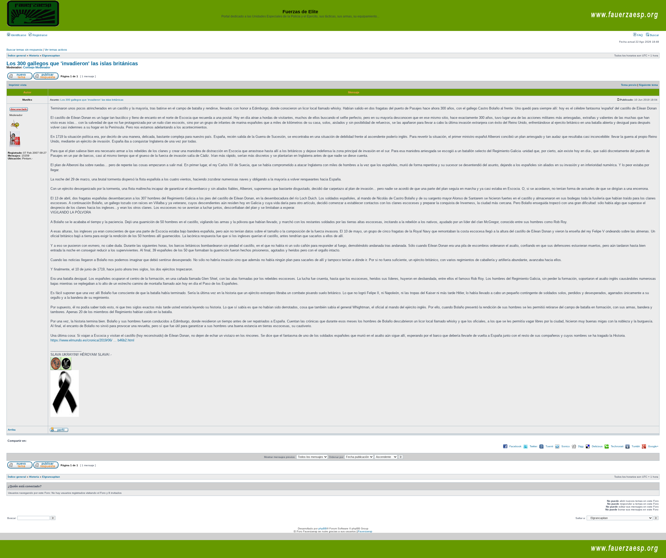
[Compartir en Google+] (643, 448)
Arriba (12, 429)
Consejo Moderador (36, 67)
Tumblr (636, 446)
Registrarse (39, 35)
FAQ (639, 35)
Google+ (653, 446)
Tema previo (629, 84)
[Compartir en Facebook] (505, 448)
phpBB (322, 528)
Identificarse (18, 35)
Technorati (617, 446)
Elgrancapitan (51, 55)
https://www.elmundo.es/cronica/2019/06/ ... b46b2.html (92, 340)
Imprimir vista (18, 84)
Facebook (515, 446)
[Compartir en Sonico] (557, 448)
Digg (581, 446)
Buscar (654, 35)
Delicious (597, 446)
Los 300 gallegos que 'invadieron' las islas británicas (72, 63)
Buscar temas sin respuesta (24, 49)
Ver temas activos (55, 49)
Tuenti (549, 446)
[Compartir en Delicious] (587, 448)
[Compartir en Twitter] (525, 448)
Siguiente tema (648, 84)
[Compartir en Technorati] (606, 448)
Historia (34, 55)
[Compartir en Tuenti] (541, 448)
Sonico (565, 446)
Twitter (533, 446)
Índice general (17, 55)
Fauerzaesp (365, 531)
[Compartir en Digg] (574, 448)
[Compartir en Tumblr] (627, 448)
